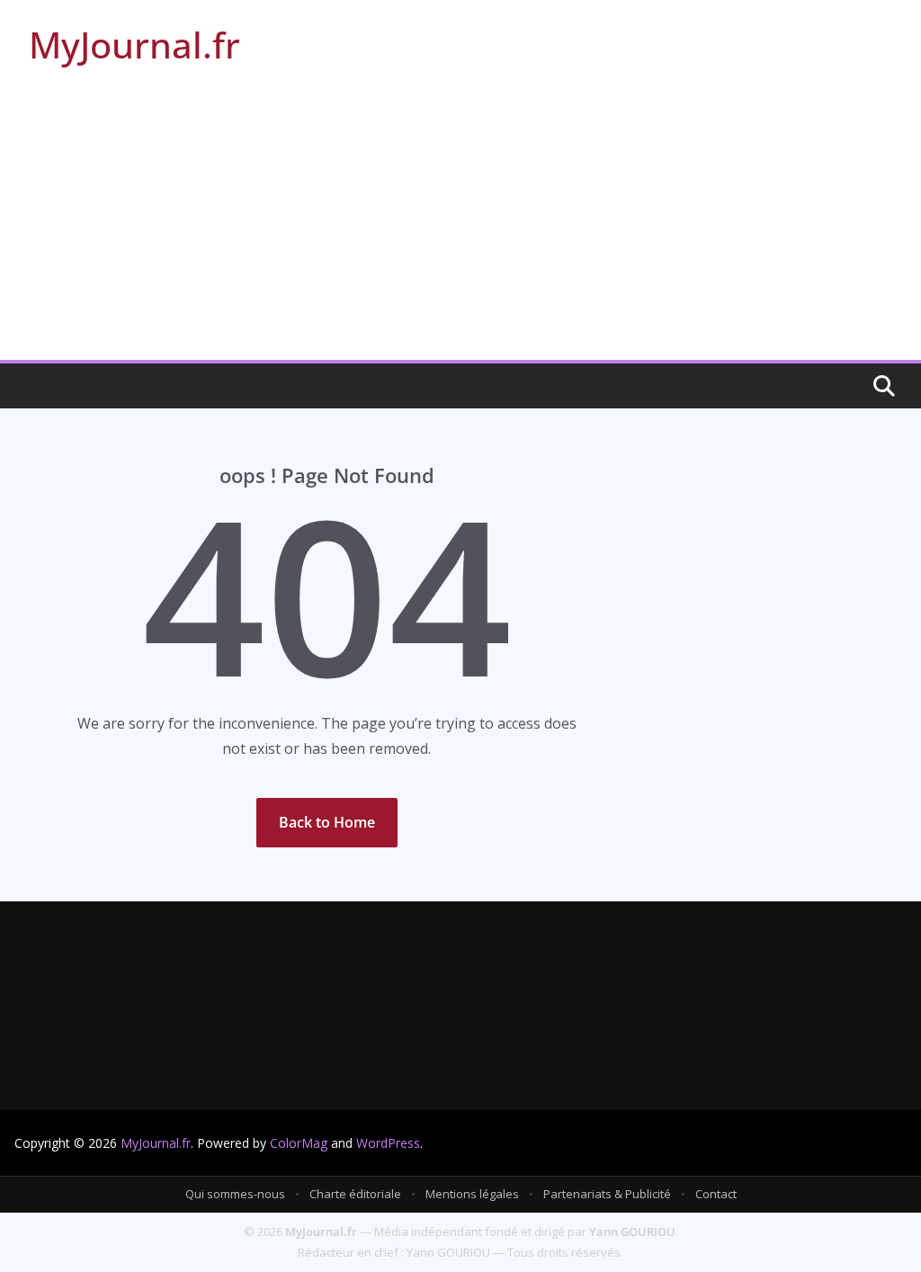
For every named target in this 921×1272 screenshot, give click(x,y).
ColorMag (298, 1142)
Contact (716, 1194)
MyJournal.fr (134, 44)
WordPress (388, 1142)
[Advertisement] (460, 225)
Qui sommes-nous (235, 1194)
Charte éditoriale (355, 1194)
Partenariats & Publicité (607, 1194)
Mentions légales (472, 1194)
